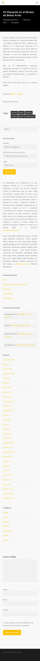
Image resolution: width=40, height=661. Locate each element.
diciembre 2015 (8, 489)
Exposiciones (7, 531)
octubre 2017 (7, 406)
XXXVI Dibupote (8, 294)
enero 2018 (7, 397)
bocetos (14, 113)
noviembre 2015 (8, 494)
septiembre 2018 (9, 374)
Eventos (6, 526)
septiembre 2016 (9, 452)
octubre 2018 (7, 369)
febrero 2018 (7, 392)
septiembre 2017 (9, 411)
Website (6, 610)
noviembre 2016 (8, 443)
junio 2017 (6, 415)
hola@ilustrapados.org (10, 230)
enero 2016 (7, 484)
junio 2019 (6, 364)
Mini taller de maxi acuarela (20, 325)
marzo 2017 (7, 429)
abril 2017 (6, 424)
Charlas (5, 512)
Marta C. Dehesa (16, 94)
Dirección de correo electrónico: (14, 152)
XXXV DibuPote (8, 298)
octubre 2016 (7, 447)
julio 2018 (6, 378)
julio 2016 (6, 461)
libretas (14, 116)
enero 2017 (7, 438)
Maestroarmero (11, 20)
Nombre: (6, 143)
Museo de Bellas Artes (27, 116)
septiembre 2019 (9, 360)
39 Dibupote (7, 289)
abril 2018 (6, 383)
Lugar (5, 161)
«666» (5, 280)
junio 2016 (6, 466)
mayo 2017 (7, 420)
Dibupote (15, 22)
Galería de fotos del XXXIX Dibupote (15, 284)
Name (6, 590)
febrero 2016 (7, 480)
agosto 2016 (7, 457)
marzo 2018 (7, 387)
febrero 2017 (7, 434)
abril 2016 (6, 471)
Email (5, 600)
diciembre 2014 (8, 498)
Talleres (5, 540)
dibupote (28, 113)
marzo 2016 (7, 475)
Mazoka (6, 536)
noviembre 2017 (8, 401)
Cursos (5, 517)
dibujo (21, 113)
